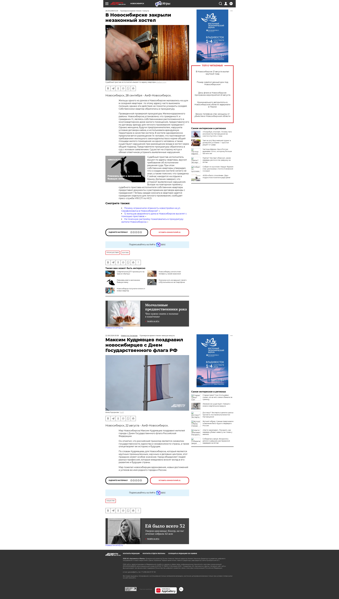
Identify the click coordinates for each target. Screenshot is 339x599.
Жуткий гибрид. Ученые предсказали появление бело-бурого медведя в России (218, 423)
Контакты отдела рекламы (154, 553)
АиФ (122, 412)
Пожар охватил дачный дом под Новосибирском (212, 83)
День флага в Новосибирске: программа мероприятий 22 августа (212, 94)
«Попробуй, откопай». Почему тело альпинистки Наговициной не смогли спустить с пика (217, 134)
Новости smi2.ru (114, 327)
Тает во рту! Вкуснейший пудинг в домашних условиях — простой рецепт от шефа (217, 142)
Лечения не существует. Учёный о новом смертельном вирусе (216, 405)
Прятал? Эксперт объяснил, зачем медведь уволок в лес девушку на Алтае (217, 160)
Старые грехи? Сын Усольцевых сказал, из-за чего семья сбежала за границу (217, 397)
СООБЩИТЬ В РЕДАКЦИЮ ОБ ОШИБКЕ (182, 553)
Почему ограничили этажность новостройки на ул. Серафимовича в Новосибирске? (150, 209)
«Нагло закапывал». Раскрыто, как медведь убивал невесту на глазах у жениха (217, 432)
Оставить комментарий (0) (169, 232)
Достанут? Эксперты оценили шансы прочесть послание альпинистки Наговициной (218, 415)
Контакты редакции (131, 553)
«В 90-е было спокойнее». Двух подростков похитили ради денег (217, 176)
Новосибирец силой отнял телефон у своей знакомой (170, 273)
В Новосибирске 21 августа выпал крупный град (212, 73)
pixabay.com (161, 82)
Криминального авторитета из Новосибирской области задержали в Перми (212, 104)
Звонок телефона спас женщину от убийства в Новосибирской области (212, 115)
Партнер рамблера (145, 589)
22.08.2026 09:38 (112, 336)
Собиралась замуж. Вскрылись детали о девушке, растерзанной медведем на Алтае (216, 441)
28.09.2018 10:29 (111, 11)
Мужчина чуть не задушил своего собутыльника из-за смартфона (173, 281)
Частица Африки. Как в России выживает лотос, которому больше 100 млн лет (217, 151)
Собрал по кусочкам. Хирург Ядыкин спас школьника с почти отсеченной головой (218, 169)
